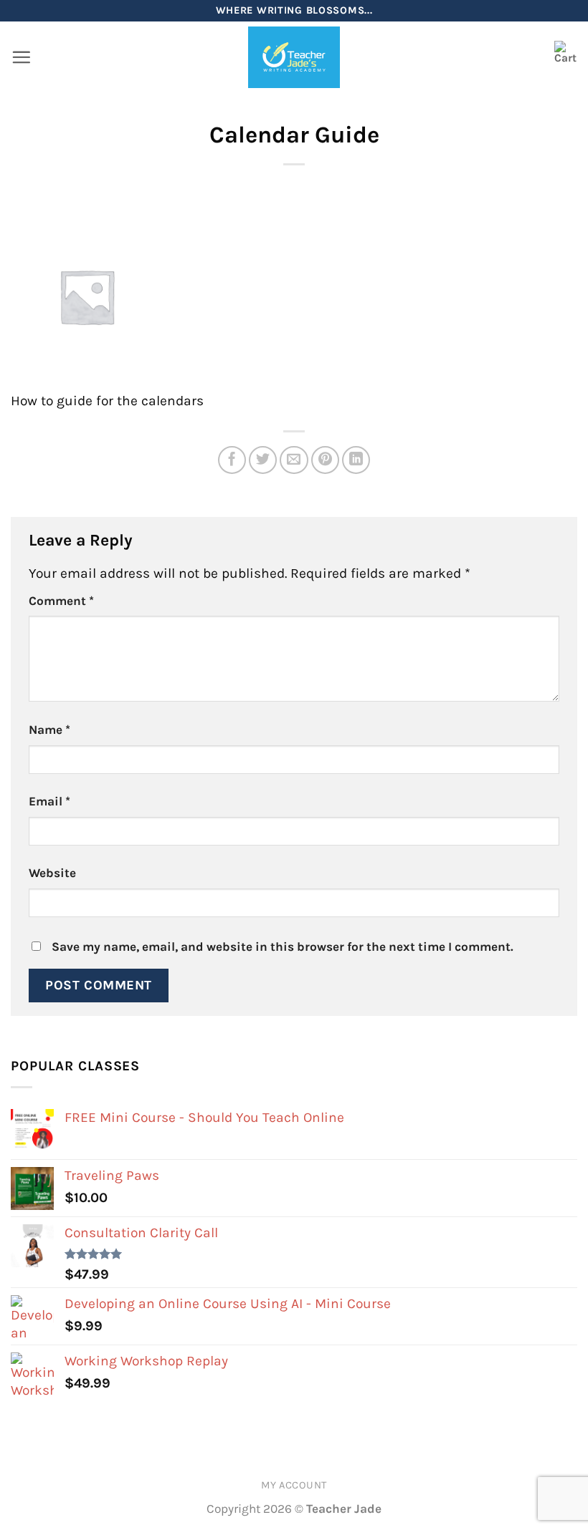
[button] (21, 57)
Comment (61, 601)
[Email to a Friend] (294, 460)
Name (49, 729)
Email (49, 801)
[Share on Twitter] (263, 460)
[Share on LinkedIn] (356, 460)
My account (294, 1485)
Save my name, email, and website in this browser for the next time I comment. (282, 946)
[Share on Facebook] (232, 460)
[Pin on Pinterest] (325, 460)
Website (52, 873)
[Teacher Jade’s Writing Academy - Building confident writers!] (294, 57)
